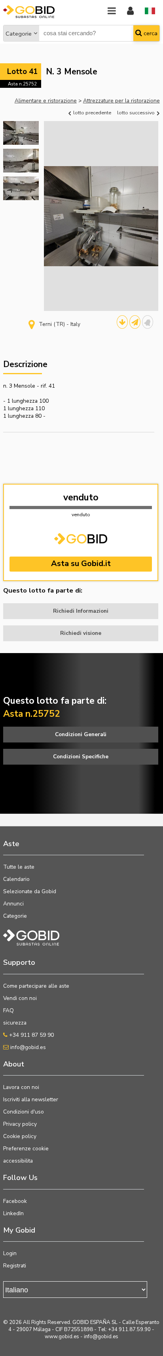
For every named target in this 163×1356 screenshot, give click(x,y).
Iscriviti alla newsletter (30, 1099)
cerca (149, 33)
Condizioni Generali (80, 734)
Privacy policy (20, 1124)
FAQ (8, 1010)
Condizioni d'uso (23, 1111)
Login (10, 1253)
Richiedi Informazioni (80, 611)
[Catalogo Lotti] (122, 322)
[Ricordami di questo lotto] (147, 322)
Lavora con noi (21, 1087)
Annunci (13, 903)
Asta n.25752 (22, 84)
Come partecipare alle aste (36, 986)
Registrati (14, 1265)
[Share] (134, 322)
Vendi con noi (20, 998)
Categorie (19, 34)
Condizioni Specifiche (80, 756)
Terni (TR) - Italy (59, 324)
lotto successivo (136, 112)
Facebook (15, 1201)
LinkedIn (13, 1213)
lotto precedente (91, 112)
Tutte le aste (18, 867)
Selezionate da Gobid (29, 891)
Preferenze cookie (26, 1148)
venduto (81, 497)
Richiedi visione (80, 633)
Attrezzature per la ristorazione (121, 100)
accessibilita (18, 1161)
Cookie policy (19, 1136)
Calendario (16, 879)
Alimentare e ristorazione (46, 100)
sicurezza (15, 1022)
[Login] (130, 11)
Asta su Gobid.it (81, 563)
